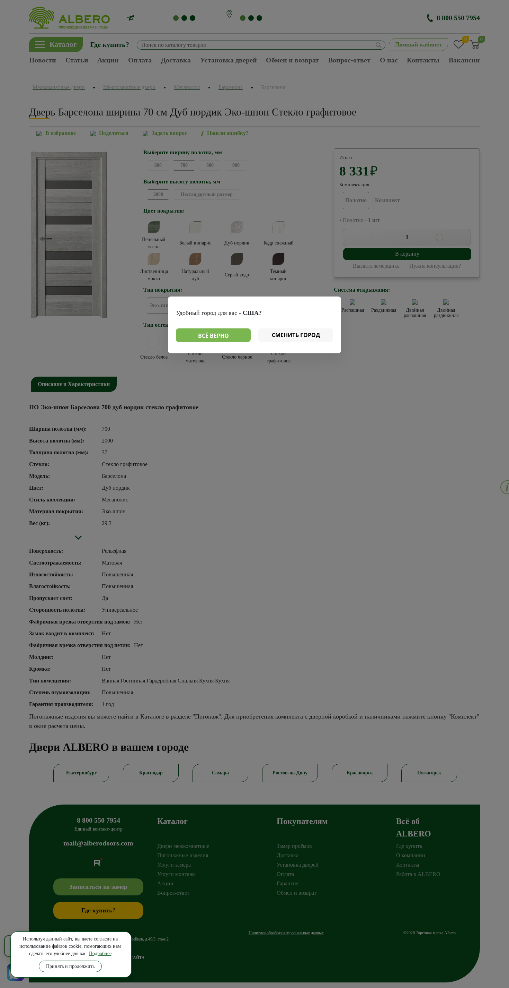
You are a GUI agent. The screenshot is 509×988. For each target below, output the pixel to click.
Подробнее (100, 953)
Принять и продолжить (70, 966)
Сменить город (296, 335)
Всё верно (213, 336)
